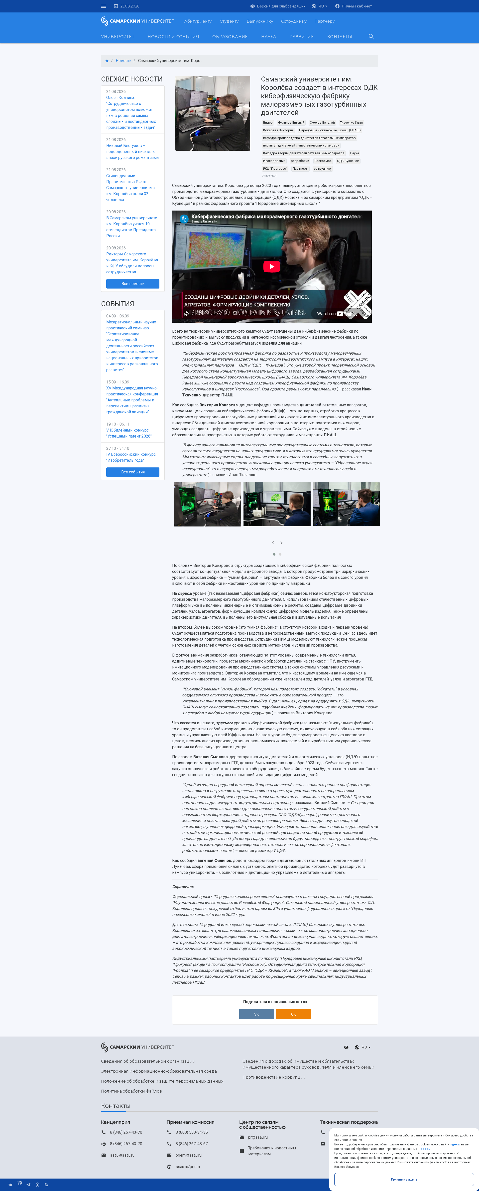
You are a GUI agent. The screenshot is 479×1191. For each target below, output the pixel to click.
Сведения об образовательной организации (148, 1061)
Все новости (132, 283)
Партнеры (300, 168)
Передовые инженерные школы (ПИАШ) (330, 130)
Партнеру (325, 21)
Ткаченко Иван (351, 122)
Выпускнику (260, 21)
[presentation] (273, 543)
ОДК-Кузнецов (348, 161)
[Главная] (107, 61)
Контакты (339, 36)
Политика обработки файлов (131, 1091)
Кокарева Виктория (278, 130)
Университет (117, 36)
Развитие (302, 36)
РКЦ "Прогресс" (275, 168)
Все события (133, 472)
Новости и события (173, 36)
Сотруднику (294, 21)
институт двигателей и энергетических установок (301, 145)
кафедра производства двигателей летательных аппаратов (309, 138)
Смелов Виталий (322, 122)
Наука (268, 36)
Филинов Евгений (291, 122)
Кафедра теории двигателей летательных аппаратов (304, 153)
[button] (320, 6)
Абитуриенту (198, 21)
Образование (230, 36)
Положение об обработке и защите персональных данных (162, 1081)
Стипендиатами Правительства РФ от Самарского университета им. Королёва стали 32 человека (130, 187)
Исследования (274, 161)
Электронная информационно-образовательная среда (159, 1071)
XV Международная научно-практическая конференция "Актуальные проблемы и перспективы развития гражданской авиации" (132, 400)
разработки (300, 161)
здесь (455, 1144)
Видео (268, 122)
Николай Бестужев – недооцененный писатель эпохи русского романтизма (132, 151)
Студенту (229, 21)
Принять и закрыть (404, 1179)
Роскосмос (323, 161)
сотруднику (323, 168)
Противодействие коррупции (274, 1077)
